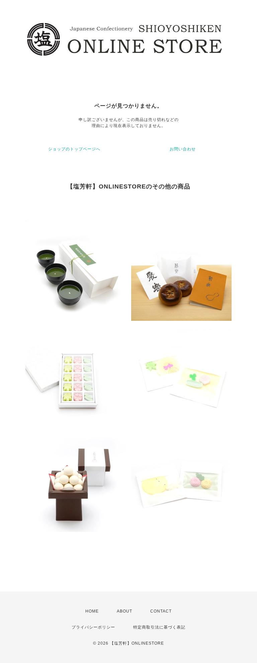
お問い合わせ (183, 149)
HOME (92, 611)
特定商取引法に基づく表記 (159, 627)
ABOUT (124, 611)
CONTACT (161, 611)
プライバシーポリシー (93, 627)
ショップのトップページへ (74, 149)
